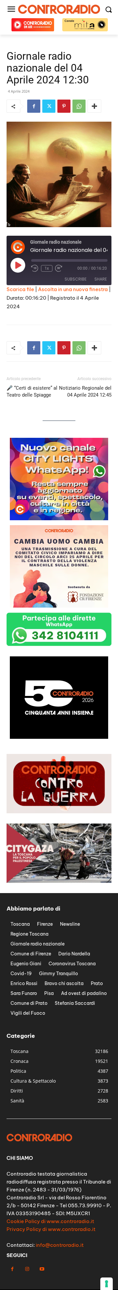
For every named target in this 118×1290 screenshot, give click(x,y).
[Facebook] (33, 106)
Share (100, 279)
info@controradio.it (60, 1245)
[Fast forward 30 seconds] (58, 268)
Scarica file (20, 289)
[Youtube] (42, 1269)
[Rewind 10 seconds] (34, 268)
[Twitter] (48, 106)
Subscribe (76, 279)
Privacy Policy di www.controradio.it (51, 1229)
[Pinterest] (63, 106)
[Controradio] (59, 9)
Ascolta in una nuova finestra (73, 289)
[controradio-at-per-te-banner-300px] (59, 737)
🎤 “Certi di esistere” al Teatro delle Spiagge (32, 391)
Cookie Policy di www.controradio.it (50, 1221)
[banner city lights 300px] (59, 606)
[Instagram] (27, 1269)
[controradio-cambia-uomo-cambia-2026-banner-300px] (59, 518)
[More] (94, 106)
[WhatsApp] (79, 106)
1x (47, 268)
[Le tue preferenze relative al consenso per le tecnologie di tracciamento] (106, 1283)
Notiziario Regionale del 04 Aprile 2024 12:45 (85, 391)
